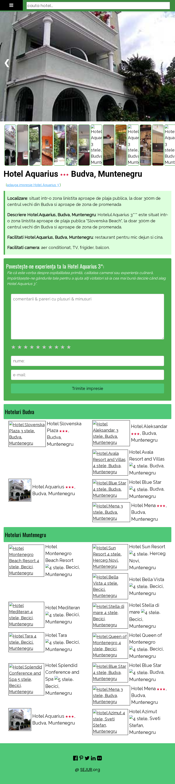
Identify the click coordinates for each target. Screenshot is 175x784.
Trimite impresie (87, 388)
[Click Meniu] (11, 5)
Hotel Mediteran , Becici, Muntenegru (62, 615)
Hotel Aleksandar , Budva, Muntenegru (149, 433)
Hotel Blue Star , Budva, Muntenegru (147, 489)
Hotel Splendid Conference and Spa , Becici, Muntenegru (62, 679)
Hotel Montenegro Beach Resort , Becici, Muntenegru (62, 560)
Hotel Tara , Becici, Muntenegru (62, 642)
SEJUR (86, 769)
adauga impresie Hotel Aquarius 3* (33, 185)
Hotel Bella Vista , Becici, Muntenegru (146, 586)
